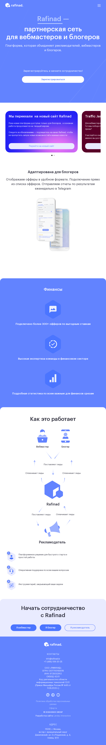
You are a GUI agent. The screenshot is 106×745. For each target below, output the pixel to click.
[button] (51, 155)
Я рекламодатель (80, 628)
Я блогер (50, 628)
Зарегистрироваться (53, 79)
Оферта (53, 708)
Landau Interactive (62, 716)
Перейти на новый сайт (41, 146)
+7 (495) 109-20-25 (53, 662)
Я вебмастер (23, 628)
